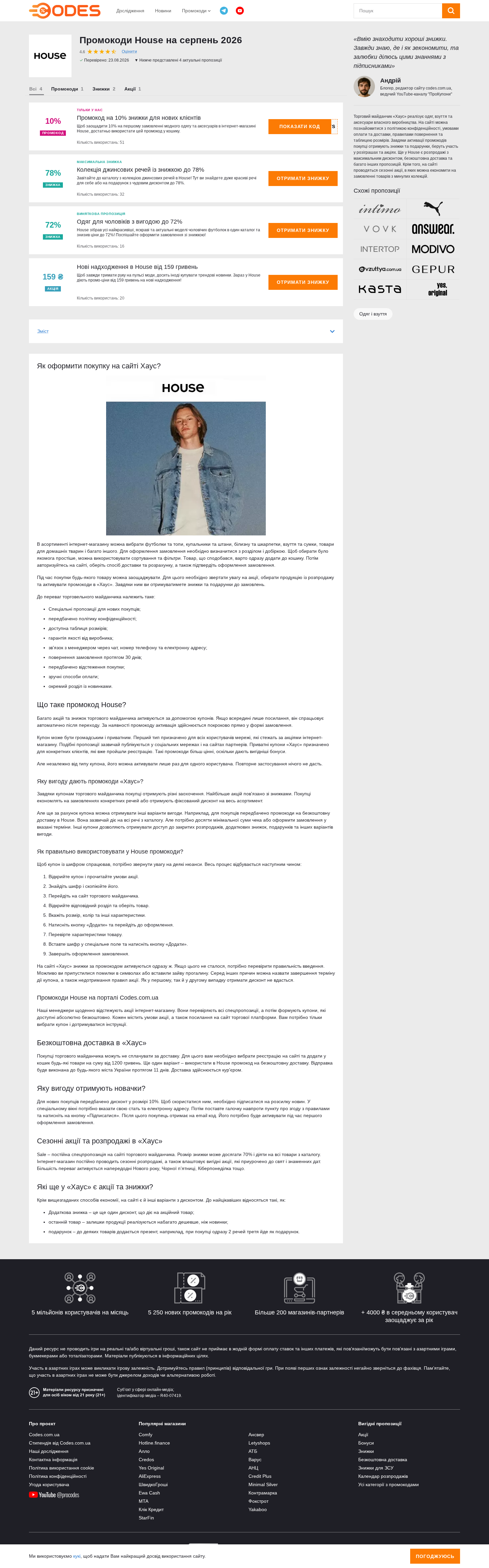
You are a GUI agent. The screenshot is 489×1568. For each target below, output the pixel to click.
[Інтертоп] (380, 249)
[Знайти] (451, 10)
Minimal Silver (263, 1484)
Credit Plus (259, 1476)
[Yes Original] (433, 289)
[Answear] (433, 229)
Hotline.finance (154, 1443)
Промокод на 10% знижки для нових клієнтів (139, 117)
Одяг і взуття (373, 313)
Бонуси (366, 1443)
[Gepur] (433, 269)
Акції (130, 89)
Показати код (299, 126)
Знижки (101, 89)
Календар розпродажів (383, 1476)
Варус (254, 1459)
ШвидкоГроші (153, 1484)
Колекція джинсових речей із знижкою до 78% (140, 169)
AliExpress (150, 1476)
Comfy (145, 1434)
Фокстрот (258, 1501)
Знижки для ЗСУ (376, 1467)
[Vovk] (380, 229)
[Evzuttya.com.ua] (380, 269)
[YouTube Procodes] (240, 10)
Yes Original (151, 1467)
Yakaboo (257, 1509)
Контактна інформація (53, 1459)
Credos (146, 1459)
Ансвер (256, 1434)
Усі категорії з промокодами (388, 1484)
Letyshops (259, 1443)
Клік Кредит (151, 1509)
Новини (163, 10)
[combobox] (398, 10)
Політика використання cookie (61, 1467)
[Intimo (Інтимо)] (380, 209)
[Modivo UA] (433, 249)
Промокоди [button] (195, 10)
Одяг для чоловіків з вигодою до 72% (129, 221)
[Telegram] (224, 10)
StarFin (146, 1517)
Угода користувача (49, 1484)
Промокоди (64, 89)
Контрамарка (262, 1492)
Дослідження (130, 10)
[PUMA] (433, 209)
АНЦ (253, 1467)
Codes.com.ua (44, 1434)
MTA (143, 1501)
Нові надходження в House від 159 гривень (137, 267)
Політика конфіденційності (57, 1476)
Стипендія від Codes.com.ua (59, 1443)
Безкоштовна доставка (382, 1459)
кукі (77, 1556)
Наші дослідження (49, 1451)
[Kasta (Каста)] (380, 289)
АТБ (252, 1451)
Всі (33, 89)
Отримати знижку (303, 178)
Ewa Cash (149, 1492)
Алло (144, 1451)
